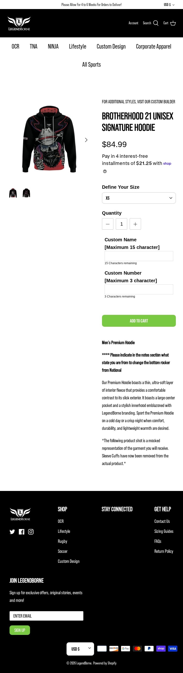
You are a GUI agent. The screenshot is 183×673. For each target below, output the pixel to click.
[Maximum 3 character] (131, 276)
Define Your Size (120, 187)
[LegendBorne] (19, 23)
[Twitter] (12, 531)
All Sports (91, 64)
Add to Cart (139, 320)
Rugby (62, 541)
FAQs (157, 541)
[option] (49, 140)
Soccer (62, 551)
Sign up (19, 630)
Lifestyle (77, 46)
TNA (33, 46)
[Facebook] (21, 531)
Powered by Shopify (105, 663)
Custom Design (111, 46)
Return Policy (163, 551)
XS (107, 198)
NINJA (53, 46)
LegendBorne (84, 663)
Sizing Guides (163, 531)
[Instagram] (31, 531)
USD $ (167, 4)
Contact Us (162, 521)
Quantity (112, 213)
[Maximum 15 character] (132, 243)
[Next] (86, 140)
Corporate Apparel (153, 46)
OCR (15, 46)
